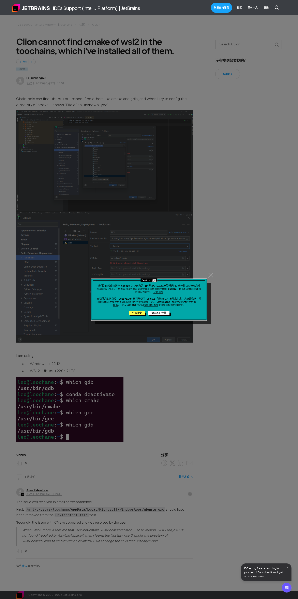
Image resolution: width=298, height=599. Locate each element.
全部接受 (137, 313)
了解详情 (158, 292)
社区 (239, 7)
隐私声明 (107, 302)
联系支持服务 (221, 7)
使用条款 (119, 302)
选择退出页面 (151, 305)
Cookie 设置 (158, 313)
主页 (31, 8)
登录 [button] (266, 7)
